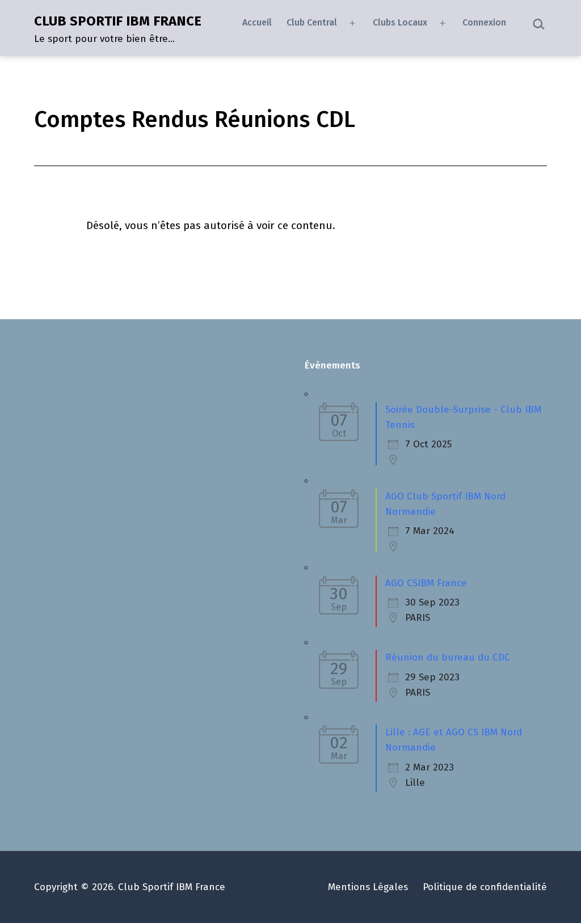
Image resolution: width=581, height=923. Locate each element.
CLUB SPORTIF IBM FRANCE (117, 21)
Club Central (312, 22)
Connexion (484, 22)
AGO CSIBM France (426, 583)
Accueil (257, 22)
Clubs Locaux (400, 22)
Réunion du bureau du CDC (447, 657)
